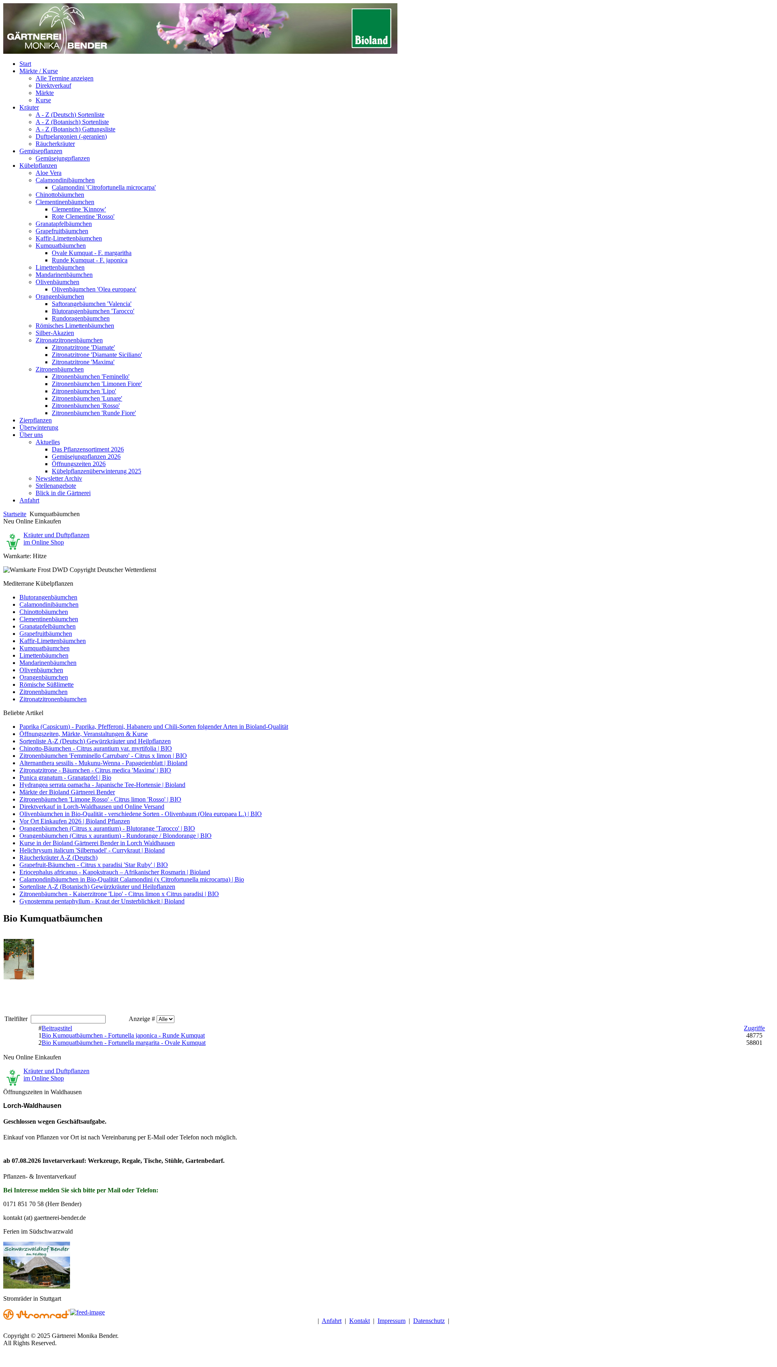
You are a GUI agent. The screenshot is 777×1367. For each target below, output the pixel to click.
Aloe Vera (49, 172)
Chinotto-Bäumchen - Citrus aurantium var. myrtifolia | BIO (95, 748)
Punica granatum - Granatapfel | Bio (65, 777)
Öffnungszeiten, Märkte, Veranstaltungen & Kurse (83, 733)
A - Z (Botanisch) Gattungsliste (75, 129)
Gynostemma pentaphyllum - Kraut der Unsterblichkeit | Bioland (102, 901)
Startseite (14, 514)
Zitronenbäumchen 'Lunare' (87, 398)
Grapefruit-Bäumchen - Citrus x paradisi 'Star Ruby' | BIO (93, 864)
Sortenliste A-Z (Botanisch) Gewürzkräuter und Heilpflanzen (97, 886)
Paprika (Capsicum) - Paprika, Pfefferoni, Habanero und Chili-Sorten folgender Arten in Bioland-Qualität (153, 726)
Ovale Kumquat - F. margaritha (92, 252)
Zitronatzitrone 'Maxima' (83, 362)
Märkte (45, 92)
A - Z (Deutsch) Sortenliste (70, 114)
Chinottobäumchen (60, 194)
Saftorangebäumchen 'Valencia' (92, 303)
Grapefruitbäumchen (62, 231)
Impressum (391, 1320)
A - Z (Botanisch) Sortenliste (72, 121)
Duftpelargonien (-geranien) (71, 136)
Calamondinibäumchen (65, 180)
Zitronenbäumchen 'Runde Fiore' (94, 412)
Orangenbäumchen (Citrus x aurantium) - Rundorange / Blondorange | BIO (115, 835)
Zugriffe (754, 1028)
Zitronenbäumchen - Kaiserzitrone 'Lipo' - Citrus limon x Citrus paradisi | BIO (119, 893)
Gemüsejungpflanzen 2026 (86, 456)
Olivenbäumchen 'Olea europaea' (94, 289)
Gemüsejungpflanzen (63, 158)
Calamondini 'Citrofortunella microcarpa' (104, 187)
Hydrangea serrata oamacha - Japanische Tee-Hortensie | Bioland (102, 784)
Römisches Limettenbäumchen (75, 325)
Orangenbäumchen (60, 296)
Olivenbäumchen (57, 281)
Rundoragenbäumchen (81, 318)
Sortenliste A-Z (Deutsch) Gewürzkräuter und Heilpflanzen (95, 741)
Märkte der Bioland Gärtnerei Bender (67, 792)
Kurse (43, 100)
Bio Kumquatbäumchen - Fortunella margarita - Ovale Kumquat (124, 1042)
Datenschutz (429, 1320)
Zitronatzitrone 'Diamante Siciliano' (97, 354)
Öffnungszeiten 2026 (79, 463)
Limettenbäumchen (60, 267)
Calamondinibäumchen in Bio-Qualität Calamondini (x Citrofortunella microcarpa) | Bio (131, 879)
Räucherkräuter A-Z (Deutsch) (58, 857)
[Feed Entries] (87, 1312)
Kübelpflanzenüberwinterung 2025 (96, 471)
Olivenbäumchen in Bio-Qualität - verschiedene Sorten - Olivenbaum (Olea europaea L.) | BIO (140, 813)
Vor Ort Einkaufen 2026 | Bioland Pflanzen (74, 821)
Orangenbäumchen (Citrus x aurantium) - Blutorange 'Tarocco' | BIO (107, 828)
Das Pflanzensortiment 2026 (88, 449)
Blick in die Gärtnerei (63, 492)
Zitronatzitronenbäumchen (69, 340)
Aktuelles (48, 442)
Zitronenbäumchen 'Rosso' (86, 405)
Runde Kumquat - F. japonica (89, 260)
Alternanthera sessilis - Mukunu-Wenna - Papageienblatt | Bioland (103, 762)
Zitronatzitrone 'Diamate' (83, 347)
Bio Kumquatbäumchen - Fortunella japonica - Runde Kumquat (123, 1035)
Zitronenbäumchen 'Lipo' (84, 391)
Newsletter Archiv (59, 478)
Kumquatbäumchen (61, 245)
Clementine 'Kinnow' (79, 209)
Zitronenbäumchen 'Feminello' (91, 376)
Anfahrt (332, 1320)
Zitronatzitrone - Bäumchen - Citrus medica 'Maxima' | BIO (95, 770)
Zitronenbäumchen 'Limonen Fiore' (97, 383)
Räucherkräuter (55, 143)
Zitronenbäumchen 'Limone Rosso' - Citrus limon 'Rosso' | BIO (100, 799)
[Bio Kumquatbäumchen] (18, 977)
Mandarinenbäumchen (64, 274)
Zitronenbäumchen (60, 369)
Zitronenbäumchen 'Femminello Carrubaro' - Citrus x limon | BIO (103, 755)
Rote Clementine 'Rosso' (83, 216)
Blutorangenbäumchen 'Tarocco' (93, 311)
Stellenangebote (56, 485)
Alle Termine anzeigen (64, 78)
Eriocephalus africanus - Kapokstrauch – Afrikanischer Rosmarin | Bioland (114, 872)
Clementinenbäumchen (65, 201)
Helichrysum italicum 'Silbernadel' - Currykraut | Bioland (92, 850)
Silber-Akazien (55, 332)
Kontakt (359, 1320)
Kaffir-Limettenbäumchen (69, 238)
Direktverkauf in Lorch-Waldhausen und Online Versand (91, 806)
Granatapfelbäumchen (64, 223)
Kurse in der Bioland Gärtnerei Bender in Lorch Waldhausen (97, 843)
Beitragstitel (57, 1028)
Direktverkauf (53, 85)
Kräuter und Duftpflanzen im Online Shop (56, 539)
